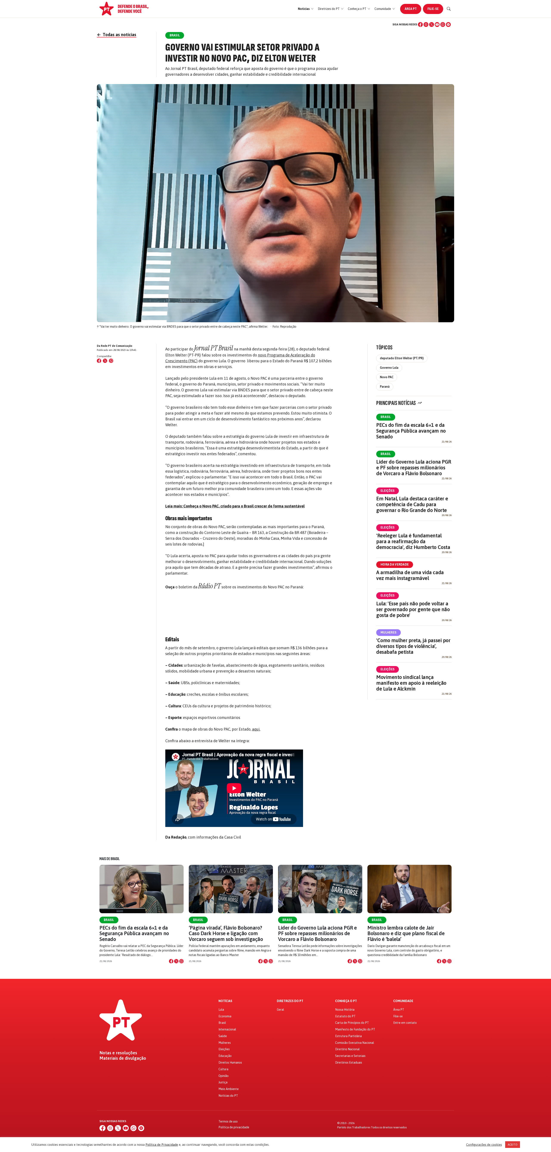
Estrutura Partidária (348, 1036)
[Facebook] (420, 24)
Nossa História (344, 1009)
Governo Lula (389, 367)
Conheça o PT (346, 1001)
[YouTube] (437, 24)
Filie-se (433, 9)
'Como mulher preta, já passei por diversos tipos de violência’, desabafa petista (413, 646)
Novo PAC (386, 377)
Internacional (227, 1029)
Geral (280, 1009)
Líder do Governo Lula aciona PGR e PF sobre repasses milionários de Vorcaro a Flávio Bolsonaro (413, 467)
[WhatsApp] (442, 24)
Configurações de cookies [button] (484, 1144)
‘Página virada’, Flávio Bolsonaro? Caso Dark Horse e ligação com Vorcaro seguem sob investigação (226, 933)
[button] (305, 9)
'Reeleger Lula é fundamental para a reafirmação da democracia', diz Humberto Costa (413, 541)
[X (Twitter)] (431, 24)
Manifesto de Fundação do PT (355, 1029)
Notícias (225, 1001)
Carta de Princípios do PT (352, 1022)
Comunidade (403, 1001)
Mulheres (388, 632)
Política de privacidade (233, 1127)
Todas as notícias (116, 34)
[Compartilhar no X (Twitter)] (105, 361)
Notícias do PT (228, 1095)
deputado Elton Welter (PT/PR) (402, 358)
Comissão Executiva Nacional (354, 1042)
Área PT (411, 9)
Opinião (223, 1076)
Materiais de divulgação (122, 1058)
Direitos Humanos (230, 1062)
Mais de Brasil (109, 858)
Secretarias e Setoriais (350, 1056)
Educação (225, 1056)
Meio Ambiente (228, 1089)
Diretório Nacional (347, 1049)
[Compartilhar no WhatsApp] (111, 361)
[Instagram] (426, 24)
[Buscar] (449, 9)
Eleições (388, 490)
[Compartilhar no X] (176, 961)
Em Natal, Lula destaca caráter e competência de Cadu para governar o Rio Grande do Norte (412, 504)
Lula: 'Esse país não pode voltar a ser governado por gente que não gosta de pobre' (413, 609)
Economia (224, 1016)
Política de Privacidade (161, 1144)
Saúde (222, 1036)
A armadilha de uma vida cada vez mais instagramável (410, 575)
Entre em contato (405, 1022)
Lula (221, 1009)
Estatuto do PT (345, 1016)
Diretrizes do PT (290, 1001)
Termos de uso (228, 1121)
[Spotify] (448, 24)
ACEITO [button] (512, 1144)
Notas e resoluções (118, 1052)
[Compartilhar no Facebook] (99, 361)
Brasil (386, 417)
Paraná (385, 386)
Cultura (223, 1069)
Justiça (223, 1082)
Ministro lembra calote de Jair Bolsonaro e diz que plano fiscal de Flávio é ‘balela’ (405, 933)
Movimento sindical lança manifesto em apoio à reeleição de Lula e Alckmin (411, 683)
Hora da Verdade (395, 564)
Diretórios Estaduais (348, 1062)
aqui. (256, 729)
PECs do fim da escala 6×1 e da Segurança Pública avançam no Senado (411, 431)
